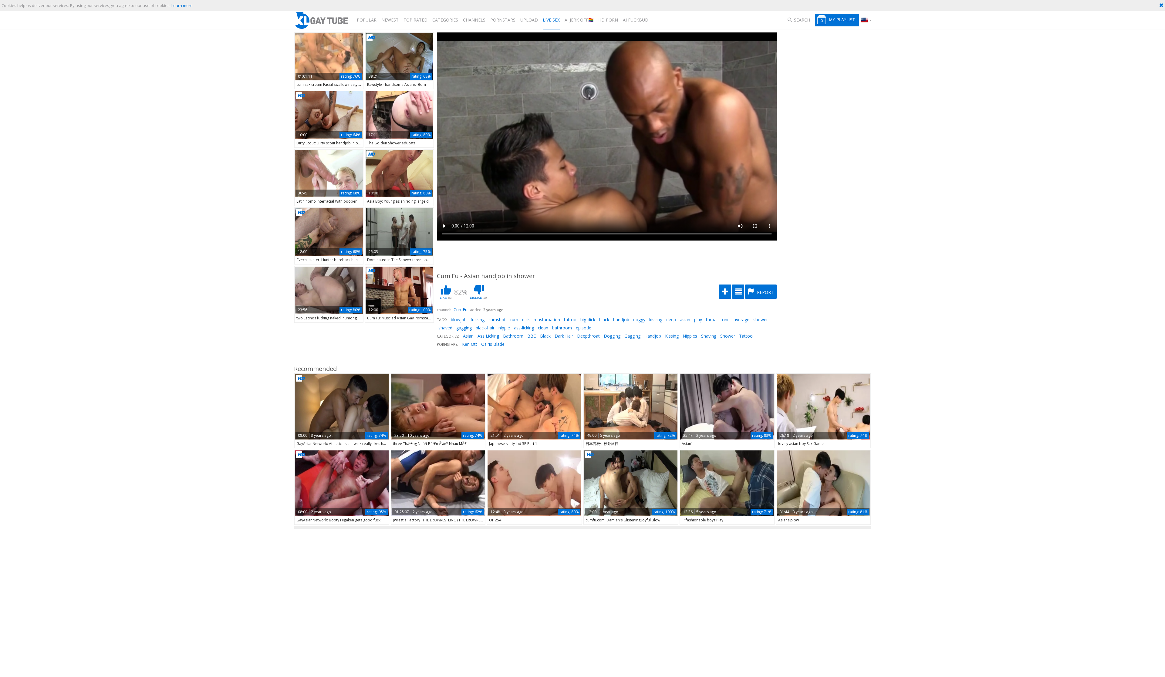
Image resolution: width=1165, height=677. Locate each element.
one (726, 319)
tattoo (570, 319)
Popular (367, 20)
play (698, 319)
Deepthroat (588, 336)
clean (543, 328)
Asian (468, 336)
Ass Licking (488, 336)
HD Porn (608, 20)
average (741, 319)
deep (671, 319)
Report (765, 292)
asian (685, 319)
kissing (655, 319)
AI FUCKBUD (635, 20)
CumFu (461, 309)
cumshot (497, 319)
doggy (639, 319)
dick (526, 319)
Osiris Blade (493, 344)
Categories (445, 20)
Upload (529, 20)
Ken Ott (469, 344)
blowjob (459, 319)
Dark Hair (564, 336)
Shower (727, 336)
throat (712, 319)
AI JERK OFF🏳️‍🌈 (579, 20)
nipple (504, 328)
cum (514, 319)
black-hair (485, 328)
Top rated (415, 20)
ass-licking (524, 328)
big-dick (587, 319)
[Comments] (738, 292)
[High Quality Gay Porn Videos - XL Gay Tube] (321, 20)
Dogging (612, 336)
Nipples (690, 336)
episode (583, 328)
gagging (464, 328)
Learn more (182, 5)
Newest (390, 20)
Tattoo (746, 336)
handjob (621, 319)
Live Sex (551, 20)
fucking (478, 319)
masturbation (547, 319)
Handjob (652, 336)
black (604, 319)
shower (760, 319)
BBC (531, 336)
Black (545, 336)
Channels (474, 20)
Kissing (672, 336)
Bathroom (513, 336)
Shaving (708, 336)
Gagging (632, 336)
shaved (445, 328)
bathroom (562, 328)
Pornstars (502, 20)
